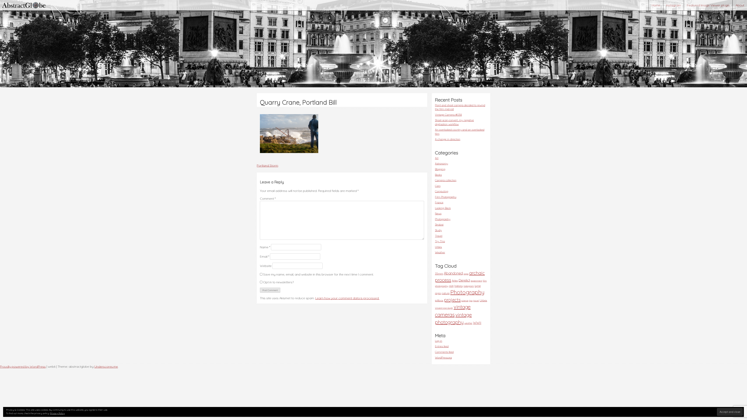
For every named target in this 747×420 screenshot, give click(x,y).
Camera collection (445, 180)
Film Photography (445, 197)
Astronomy (441, 163)
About (740, 5)
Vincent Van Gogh (444, 308)
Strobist (439, 224)
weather (468, 323)
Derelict (464, 280)
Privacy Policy (57, 413)
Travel (438, 235)
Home (656, 5)
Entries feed (442, 346)
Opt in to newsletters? (278, 282)
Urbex (438, 246)
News (438, 213)
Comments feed (444, 352)
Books (438, 174)
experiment (476, 280)
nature (446, 293)
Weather (440, 252)
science (464, 300)
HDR (451, 286)
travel (476, 300)
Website (266, 266)
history (458, 286)
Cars (437, 185)
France (439, 202)
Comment (268, 198)
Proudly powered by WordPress (23, 366)
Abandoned (453, 273)
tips (471, 300)
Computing (441, 191)
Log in (438, 340)
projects (452, 300)
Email (264, 256)
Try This (440, 241)
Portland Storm (267, 165)
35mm (439, 273)
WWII (477, 323)
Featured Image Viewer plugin (708, 5)
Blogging (440, 169)
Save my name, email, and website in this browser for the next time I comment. (318, 274)
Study (438, 230)
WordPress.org (443, 357)
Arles (455, 280)
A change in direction (447, 139)
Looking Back (443, 208)
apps (466, 273)
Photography (442, 219)
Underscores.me (106, 366)
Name (265, 247)
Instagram (673, 5)
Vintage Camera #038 (448, 114)
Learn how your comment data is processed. (347, 298)
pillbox (439, 300)
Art (436, 158)
